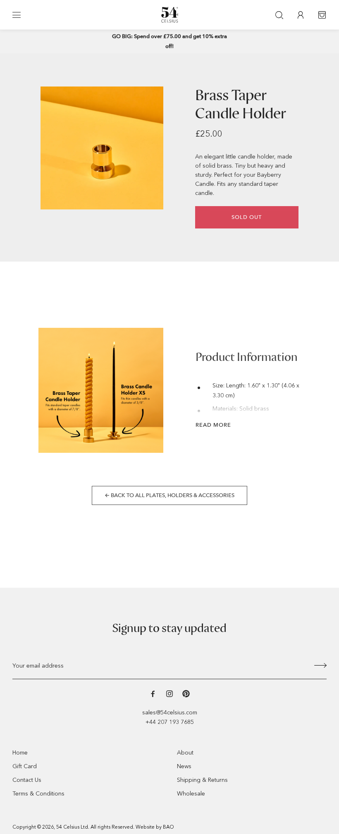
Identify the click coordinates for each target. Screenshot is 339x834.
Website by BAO (155, 827)
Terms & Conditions (38, 793)
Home (20, 752)
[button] (16, 15)
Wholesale (191, 793)
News (184, 766)
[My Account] (300, 14)
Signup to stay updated (169, 628)
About (185, 752)
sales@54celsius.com (169, 712)
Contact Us (26, 780)
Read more (213, 425)
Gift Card (24, 766)
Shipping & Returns (202, 780)
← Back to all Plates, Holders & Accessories (169, 495)
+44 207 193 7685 (170, 722)
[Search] (279, 14)
